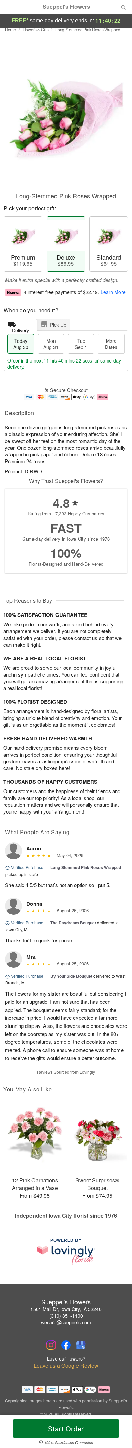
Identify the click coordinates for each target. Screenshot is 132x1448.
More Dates (111, 343)
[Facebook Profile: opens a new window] (66, 1345)
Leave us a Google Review (66, 1365)
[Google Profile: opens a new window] (81, 1345)
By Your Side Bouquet (71, 976)
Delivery (20, 329)
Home (10, 29)
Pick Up (58, 324)
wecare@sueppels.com (66, 1322)
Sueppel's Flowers (66, 6)
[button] (117, 1432)
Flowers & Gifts (36, 29)
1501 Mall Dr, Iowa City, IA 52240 (66, 1309)
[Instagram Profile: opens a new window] (51, 1345)
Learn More (113, 292)
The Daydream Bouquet (73, 923)
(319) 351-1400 (66, 1315)
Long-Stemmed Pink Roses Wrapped (85, 867)
